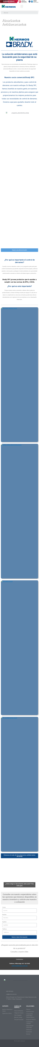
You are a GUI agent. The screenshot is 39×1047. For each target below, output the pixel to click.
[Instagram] (23, 1044)
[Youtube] (19, 1044)
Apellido (4, 922)
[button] (21, 6)
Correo (4, 907)
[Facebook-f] (15, 1044)
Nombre (4, 915)
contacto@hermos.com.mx (19, 965)
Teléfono (4, 929)
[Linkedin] (12, 1044)
